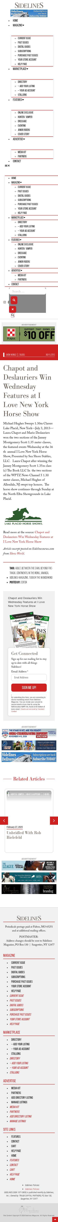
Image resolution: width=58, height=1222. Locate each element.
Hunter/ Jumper (25, 116)
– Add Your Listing (26, 86)
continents (22, 572)
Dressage (22, 121)
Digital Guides (24, 46)
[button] (29, 165)
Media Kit (22, 152)
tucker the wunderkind (40, 577)
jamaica (44, 572)
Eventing (22, 125)
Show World (11, 354)
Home (15, 20)
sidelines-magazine (19, 577)
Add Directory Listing (22, 1097)
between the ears (31, 568)
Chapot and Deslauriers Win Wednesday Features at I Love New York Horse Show (28, 537)
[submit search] (14, 300)
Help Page (22, 64)
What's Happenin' (25, 794)
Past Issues (23, 42)
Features (17, 99)
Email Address (19, 672)
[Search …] (27, 291)
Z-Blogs (22, 354)
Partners (22, 156)
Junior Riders (24, 129)
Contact (17, 161)
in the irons (34, 572)
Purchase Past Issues (28, 55)
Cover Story (23, 134)
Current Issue (24, 38)
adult (18, 568)
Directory (22, 81)
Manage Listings (19, 1102)
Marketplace (19, 68)
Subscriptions (24, 51)
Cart (13, 1146)
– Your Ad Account (26, 90)
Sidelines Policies (32, 1185)
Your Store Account (27, 59)
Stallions (22, 94)
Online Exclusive (25, 112)
